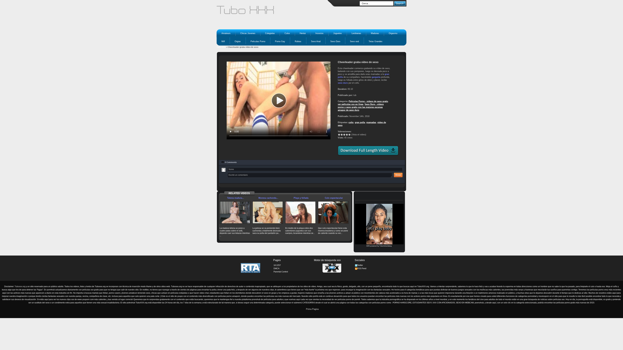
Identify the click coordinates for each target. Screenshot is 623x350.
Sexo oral (354, 41)
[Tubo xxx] (273, 11)
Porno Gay (280, 41)
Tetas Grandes (375, 41)
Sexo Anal (316, 41)
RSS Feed (361, 268)
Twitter (360, 265)
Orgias (238, 41)
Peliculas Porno (257, 41)
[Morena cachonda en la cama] (267, 212)
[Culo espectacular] (333, 212)
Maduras (375, 33)
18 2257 (277, 265)
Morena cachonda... (268, 198)
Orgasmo (393, 33)
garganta (376, 77)
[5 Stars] (349, 134)
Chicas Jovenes (247, 33)
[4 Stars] (347, 134)
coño (351, 122)
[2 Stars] (341, 134)
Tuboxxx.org (20, 286)
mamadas (371, 122)
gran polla (360, 122)
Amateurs (226, 33)
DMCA (276, 268)
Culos (287, 33)
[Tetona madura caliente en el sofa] (235, 212)
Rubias (298, 41)
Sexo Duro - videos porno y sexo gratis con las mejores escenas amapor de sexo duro (361, 107)
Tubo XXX (221, 47)
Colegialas (270, 33)
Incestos (319, 33)
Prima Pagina (312, 309)
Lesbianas (356, 33)
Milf (223, 41)
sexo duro (343, 83)
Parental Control (281, 272)
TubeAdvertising (385, 246)
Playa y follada (301, 198)
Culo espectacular (334, 198)
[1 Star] (339, 134)
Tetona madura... (235, 198)
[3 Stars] (344, 134)
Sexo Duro (335, 41)
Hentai (303, 33)
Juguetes (337, 33)
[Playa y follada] (300, 212)
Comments (231, 162)
